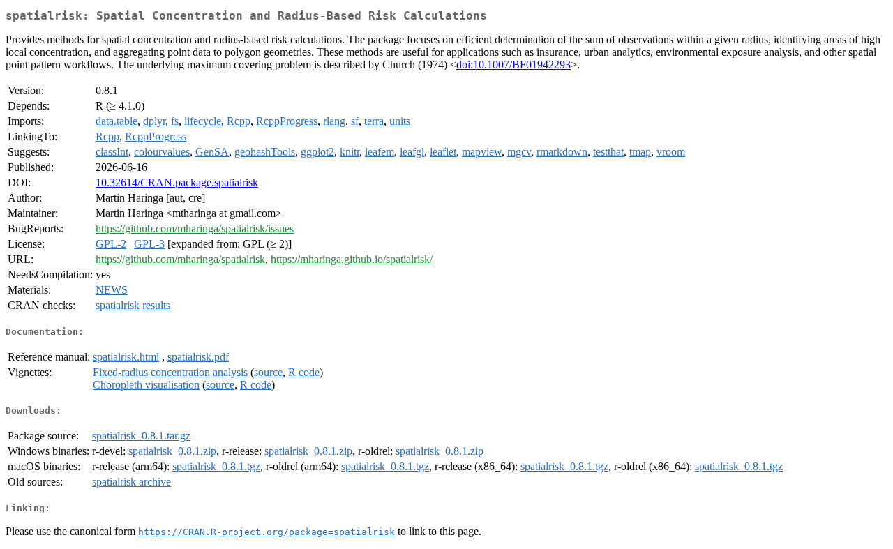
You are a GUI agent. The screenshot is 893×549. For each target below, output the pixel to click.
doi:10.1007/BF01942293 (513, 64)
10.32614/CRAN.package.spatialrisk (177, 182)
